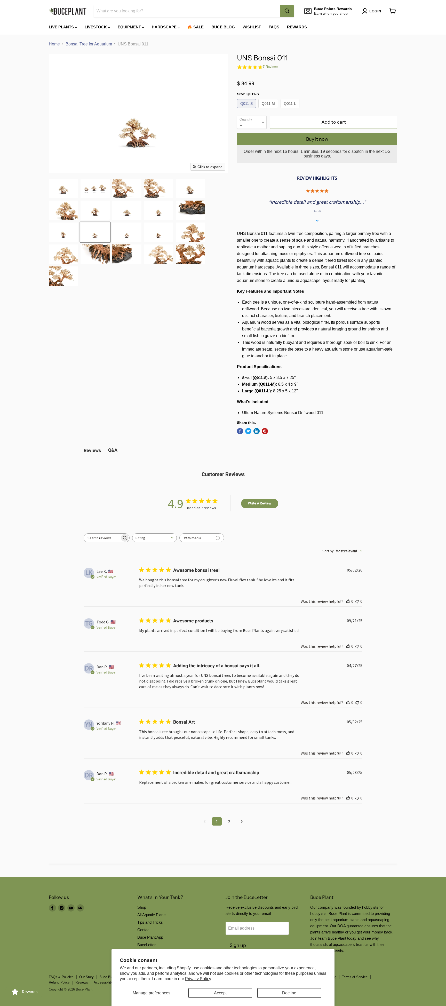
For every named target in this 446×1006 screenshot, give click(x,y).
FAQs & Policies (61, 977)
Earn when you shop (331, 13)
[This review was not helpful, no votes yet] (357, 601)
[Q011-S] (247, 109)
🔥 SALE (195, 27)
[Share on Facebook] (240, 431)
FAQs (274, 27)
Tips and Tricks (150, 922)
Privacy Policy (198, 979)
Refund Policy (59, 982)
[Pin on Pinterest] (265, 431)
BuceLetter (146, 944)
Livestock (96, 27)
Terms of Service (355, 977)
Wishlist (252, 27)
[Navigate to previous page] (204, 821)
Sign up (238, 945)
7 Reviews (270, 67)
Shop (141, 907)
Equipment (130, 27)
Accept (220, 993)
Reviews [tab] (92, 450)
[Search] (287, 11)
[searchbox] (102, 538)
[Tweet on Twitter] (248, 431)
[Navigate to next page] (241, 821)
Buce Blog (223, 27)
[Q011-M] (269, 109)
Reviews (81, 982)
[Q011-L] (291, 109)
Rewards (297, 27)
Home (54, 44)
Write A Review (259, 503)
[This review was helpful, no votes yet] (348, 601)
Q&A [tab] (112, 450)
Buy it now (317, 139)
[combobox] (187, 11)
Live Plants (62, 27)
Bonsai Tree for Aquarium (89, 44)
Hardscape (165, 27)
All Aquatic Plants (151, 915)
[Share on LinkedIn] (256, 431)
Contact (143, 930)
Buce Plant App (150, 937)
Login (375, 11)
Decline (289, 993)
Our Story (86, 977)
